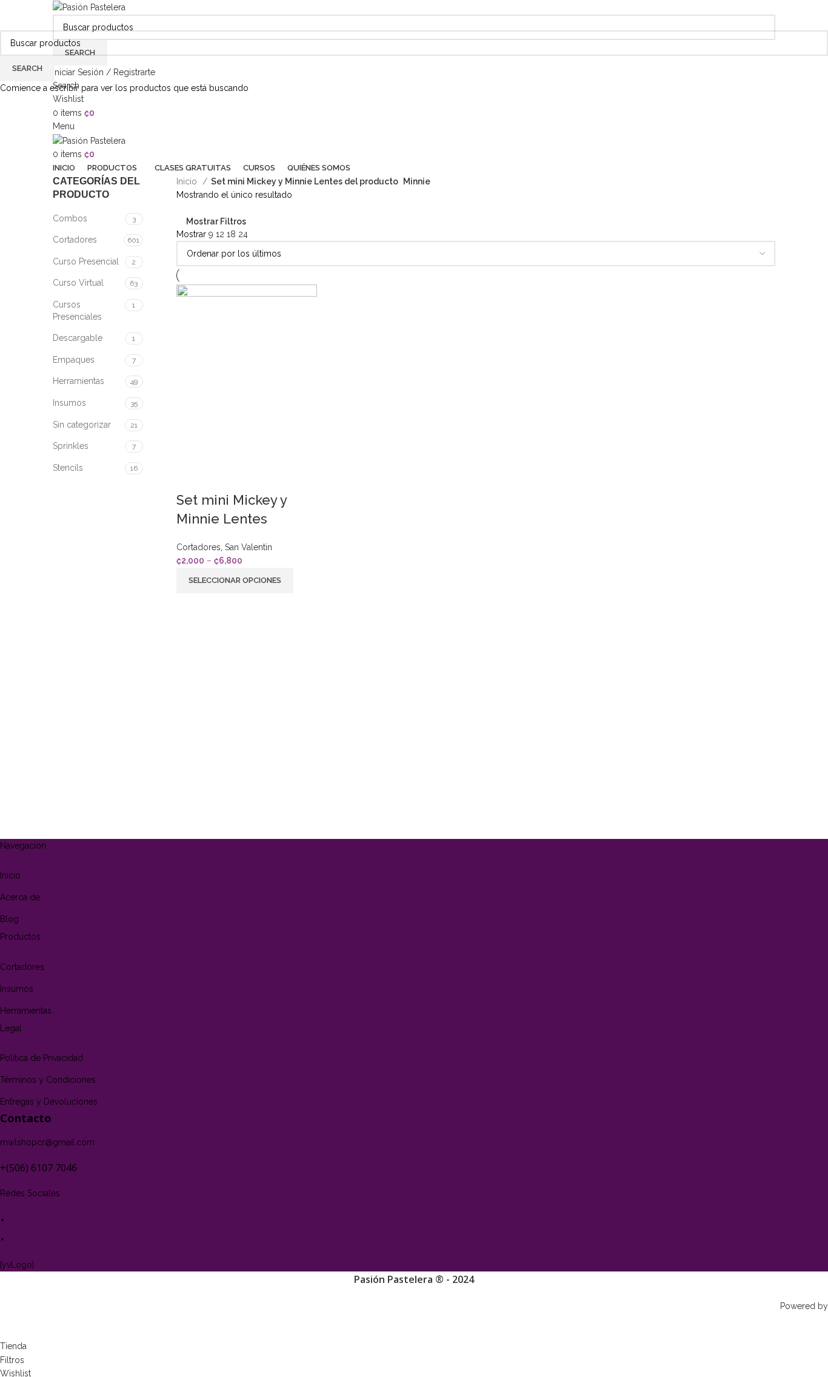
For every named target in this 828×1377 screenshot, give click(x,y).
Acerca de (20, 897)
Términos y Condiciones (48, 1080)
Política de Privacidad (41, 1058)
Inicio (10, 875)
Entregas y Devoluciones (49, 1101)
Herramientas (26, 1010)
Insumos (16, 989)
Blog (9, 919)
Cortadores (22, 967)
